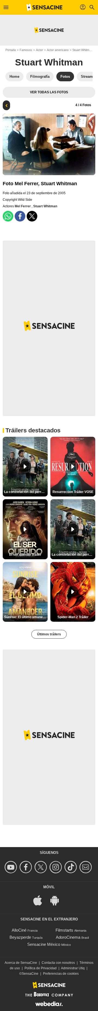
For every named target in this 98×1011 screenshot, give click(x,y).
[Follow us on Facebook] (26, 867)
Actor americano (58, 50)
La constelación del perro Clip (26, 492)
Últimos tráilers (49, 634)
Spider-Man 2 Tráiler (72, 617)
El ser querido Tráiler (25, 555)
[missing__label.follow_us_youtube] (12, 867)
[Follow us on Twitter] (41, 867)
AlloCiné (19, 930)
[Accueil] (44, 7)
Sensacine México (43, 944)
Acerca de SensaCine (21, 963)
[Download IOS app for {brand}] (40, 900)
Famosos (26, 50)
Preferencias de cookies (61, 974)
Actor (39, 50)
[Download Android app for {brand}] (57, 900)
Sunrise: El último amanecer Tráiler (26, 617)
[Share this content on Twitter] (32, 216)
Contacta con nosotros (58, 963)
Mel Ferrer (23, 206)
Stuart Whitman (82, 50)
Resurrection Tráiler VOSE (73, 492)
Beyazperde (20, 937)
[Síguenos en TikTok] (71, 867)
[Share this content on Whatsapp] (8, 216)
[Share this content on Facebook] (20, 216)
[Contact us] (86, 867)
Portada (10, 50)
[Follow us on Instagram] (56, 867)
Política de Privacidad (40, 968)
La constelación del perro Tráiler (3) (73, 555)
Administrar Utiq (73, 968)
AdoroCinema (68, 937)
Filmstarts (64, 930)
